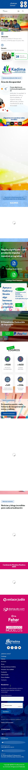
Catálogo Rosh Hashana (14, 280)
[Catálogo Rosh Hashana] (14, 274)
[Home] (5, 11)
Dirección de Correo (5, 745)
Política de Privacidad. (7, 722)
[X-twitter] (25, 2)
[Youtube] (25, 5)
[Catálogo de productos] (14, 263)
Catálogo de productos (14, 269)
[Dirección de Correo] (13, 742)
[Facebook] (21, 2)
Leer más (5, 553)
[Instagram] (21, 5)
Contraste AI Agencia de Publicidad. (15, 766)
